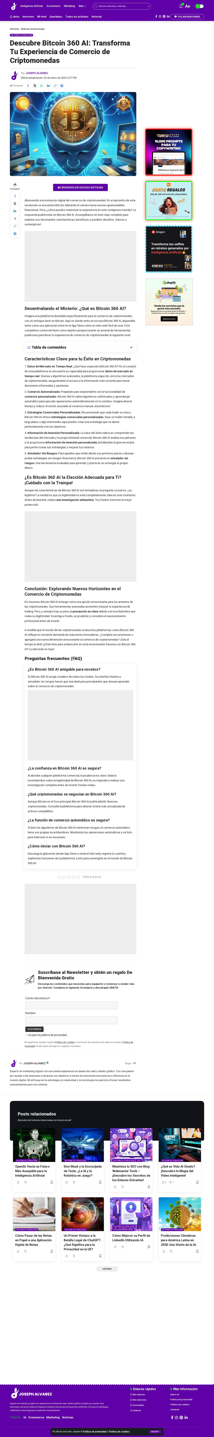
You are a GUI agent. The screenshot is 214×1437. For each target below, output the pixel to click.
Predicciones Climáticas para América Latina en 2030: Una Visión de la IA (178, 1240)
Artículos (14, 29)
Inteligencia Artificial (123, 1230)
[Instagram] (160, 16)
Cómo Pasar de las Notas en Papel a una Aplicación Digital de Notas (33, 1240)
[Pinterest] (164, 16)
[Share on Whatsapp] (41, 86)
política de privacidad (54, 1035)
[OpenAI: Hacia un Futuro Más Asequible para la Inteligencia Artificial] (34, 1145)
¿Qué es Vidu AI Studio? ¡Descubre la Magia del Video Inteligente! (178, 1171)
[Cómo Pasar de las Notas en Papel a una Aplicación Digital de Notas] (34, 1214)
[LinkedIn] (168, 16)
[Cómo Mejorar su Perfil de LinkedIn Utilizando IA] (131, 1214)
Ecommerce (36, 1417)
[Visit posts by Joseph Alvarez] (14, 75)
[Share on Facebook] (28, 86)
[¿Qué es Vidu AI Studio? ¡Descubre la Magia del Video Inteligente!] (180, 1145)
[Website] (134, 1063)
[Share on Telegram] (15, 218)
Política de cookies (119, 1431)
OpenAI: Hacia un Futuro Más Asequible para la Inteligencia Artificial (32, 1171)
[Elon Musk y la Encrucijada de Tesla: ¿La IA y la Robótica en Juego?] (83, 1145)
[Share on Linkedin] (48, 86)
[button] (155, 1431)
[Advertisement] (80, 266)
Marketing (53, 1417)
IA (24, 1417)
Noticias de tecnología (32, 29)
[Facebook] (156, 16)
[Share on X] (35, 86)
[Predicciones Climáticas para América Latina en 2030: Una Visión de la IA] (180, 1214)
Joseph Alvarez (37, 73)
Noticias (67, 1417)
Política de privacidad (94, 1431)
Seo (138, 1161)
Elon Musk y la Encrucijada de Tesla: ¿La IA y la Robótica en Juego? (83, 1171)
